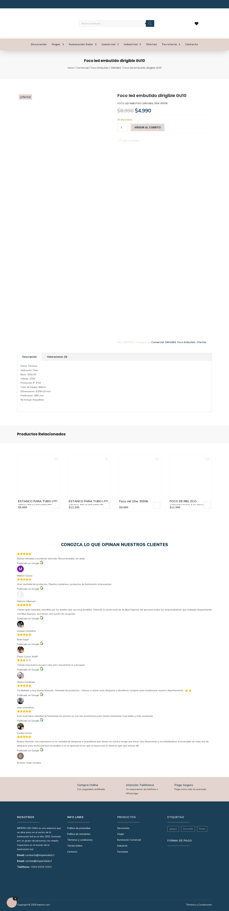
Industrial (131, 44)
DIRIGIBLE (116, 68)
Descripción (29, 356)
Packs (202, 828)
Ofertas (151, 44)
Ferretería (169, 44)
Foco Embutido (100, 68)
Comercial (109, 44)
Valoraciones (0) (57, 356)
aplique (173, 828)
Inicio (71, 68)
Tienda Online (74, 845)
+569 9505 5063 (41, 866)
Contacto (191, 44)
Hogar (56, 44)
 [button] (56, 505)
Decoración (39, 44)
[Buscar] (150, 23)
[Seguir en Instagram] (19, 5)
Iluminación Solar (81, 44)
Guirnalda (188, 828)
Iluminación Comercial (129, 839)
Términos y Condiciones (199, 904)
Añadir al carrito (147, 127)
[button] (128, 140)
